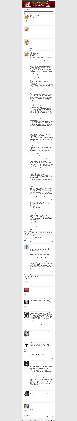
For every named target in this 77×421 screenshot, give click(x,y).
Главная (23, 0)
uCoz (54, 420)
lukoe (24, 342)
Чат (39, 0)
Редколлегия (26, 0)
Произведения (29, 0)
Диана (28, 10)
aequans (25, 231)
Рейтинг (33, 0)
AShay (24, 243)
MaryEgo (25, 330)
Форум (35, 0)
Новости (37, 0)
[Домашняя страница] (31, 241)
